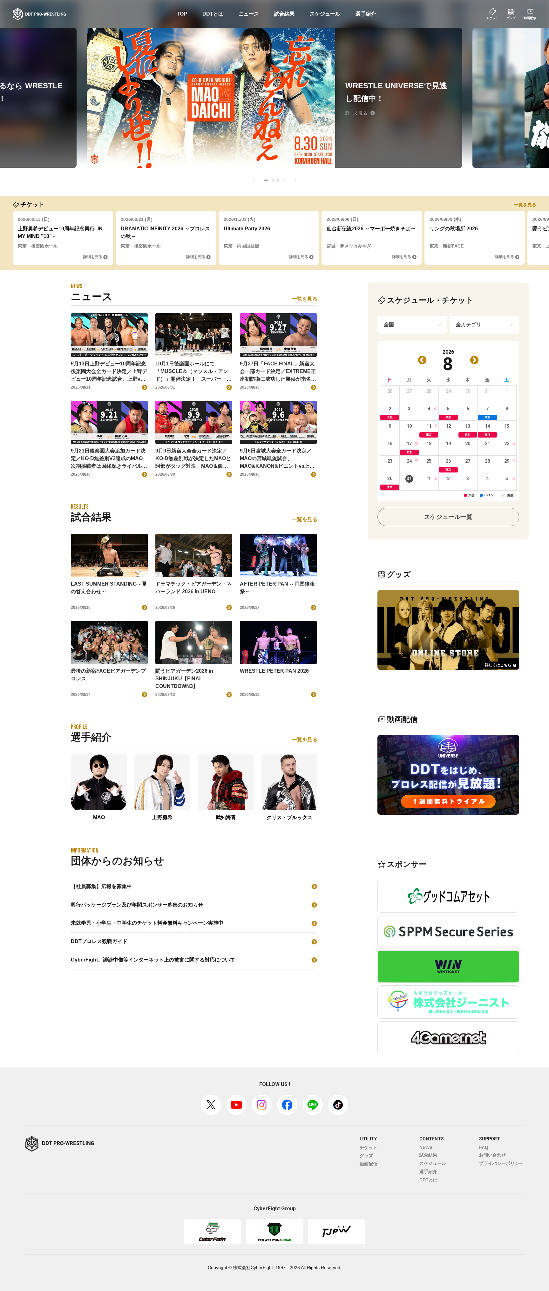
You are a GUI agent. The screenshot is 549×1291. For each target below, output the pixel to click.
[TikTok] (338, 1105)
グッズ (366, 1155)
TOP (182, 14)
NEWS (425, 1147)
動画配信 (368, 1163)
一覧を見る (525, 204)
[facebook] (287, 1105)
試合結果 (284, 14)
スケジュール (325, 14)
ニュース (249, 14)
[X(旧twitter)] (211, 1105)
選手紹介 (366, 14)
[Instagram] (262, 1105)
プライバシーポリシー (501, 1163)
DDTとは (212, 14)
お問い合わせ (492, 1155)
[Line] (312, 1105)
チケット (368, 1147)
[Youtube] (236, 1105)
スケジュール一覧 (448, 516)
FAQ (483, 1147)
